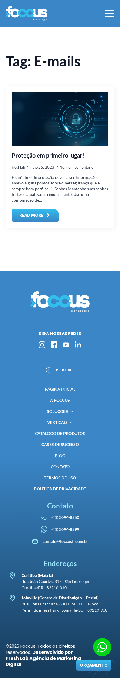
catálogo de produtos (60, 433)
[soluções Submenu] (70, 411)
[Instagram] (42, 344)
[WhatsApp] (102, 647)
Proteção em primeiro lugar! (48, 155)
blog (60, 455)
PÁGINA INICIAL (60, 389)
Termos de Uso (60, 477)
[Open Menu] (109, 13)
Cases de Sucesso (60, 444)
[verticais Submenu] (70, 422)
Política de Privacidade (60, 488)
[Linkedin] (78, 344)
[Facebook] (54, 344)
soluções (57, 411)
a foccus (60, 400)
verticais (57, 422)
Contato (60, 466)
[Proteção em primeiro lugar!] (60, 119)
